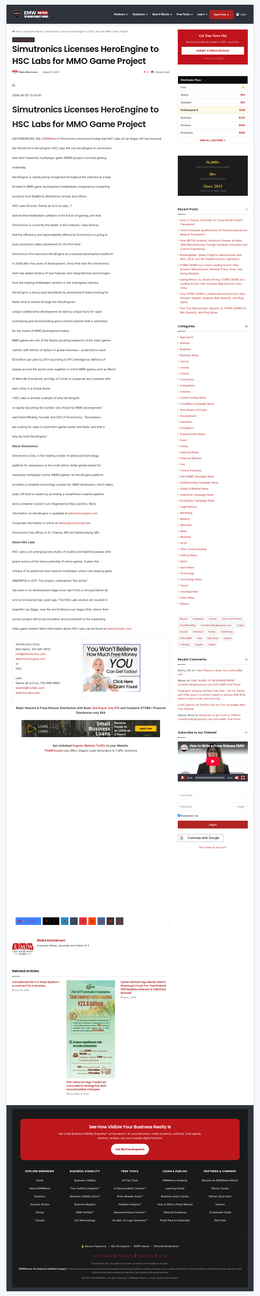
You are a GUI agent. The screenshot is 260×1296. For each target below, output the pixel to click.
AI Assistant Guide (220, 1212)
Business (185, 349)
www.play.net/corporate (74, 523)
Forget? (241, 806)
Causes (184, 367)
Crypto (240, 625)
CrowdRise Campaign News (197, 403)
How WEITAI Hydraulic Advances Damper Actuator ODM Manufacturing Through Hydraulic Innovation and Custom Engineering (213, 244)
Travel (184, 585)
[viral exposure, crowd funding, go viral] (91, 857)
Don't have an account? (213, 847)
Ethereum (198, 631)
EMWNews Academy (175, 1180)
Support (227, 638)
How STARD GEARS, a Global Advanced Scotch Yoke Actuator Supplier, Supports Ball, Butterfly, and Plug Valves (212, 298)
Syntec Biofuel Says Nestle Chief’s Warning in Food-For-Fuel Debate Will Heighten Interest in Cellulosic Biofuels (143, 987)
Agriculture (186, 337)
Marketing (186, 512)
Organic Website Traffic (88, 745)
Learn (201, 14)
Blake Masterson (28, 72)
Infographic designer (190, 690)
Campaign (198, 618)
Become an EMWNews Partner (220, 1180)
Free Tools (183, 14)
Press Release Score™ (130, 1196)
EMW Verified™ (85, 1212)
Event (183, 440)
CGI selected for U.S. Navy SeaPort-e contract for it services (36, 984)
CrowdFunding (187, 625)
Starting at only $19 (106, 708)
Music (183, 531)
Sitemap (162, 1255)
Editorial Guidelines (175, 1212)
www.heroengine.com (83, 513)
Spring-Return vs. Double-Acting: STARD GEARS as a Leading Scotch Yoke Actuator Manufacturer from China (212, 283)
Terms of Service (102, 1255)
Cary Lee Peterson (232, 618)
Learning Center (175, 1188)
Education (186, 421)
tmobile (199, 644)
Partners (119, 14)
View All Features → (213, 140)
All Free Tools (130, 1180)
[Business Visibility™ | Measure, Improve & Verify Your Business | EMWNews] (33, 14)
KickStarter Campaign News (197, 500)
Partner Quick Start (220, 1196)
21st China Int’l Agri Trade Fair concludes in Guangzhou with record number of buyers (86, 1085)
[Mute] (237, 778)
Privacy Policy (125, 1255)
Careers (220, 1204)
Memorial (185, 525)
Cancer (184, 361)
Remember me (189, 815)
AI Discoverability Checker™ (130, 1188)
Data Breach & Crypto (193, 409)
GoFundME (186, 638)
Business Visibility (85, 1180)
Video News (187, 597)
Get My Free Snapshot (130, 1149)
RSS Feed (220, 1220)
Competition (187, 385)
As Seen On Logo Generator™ (130, 1220)
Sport (183, 561)
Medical (185, 518)
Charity (184, 373)
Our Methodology (84, 1220)
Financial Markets (191, 458)
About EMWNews (39, 1188)
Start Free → (221, 14)
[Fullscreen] (243, 778)
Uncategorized (189, 591)
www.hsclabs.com (119, 628)
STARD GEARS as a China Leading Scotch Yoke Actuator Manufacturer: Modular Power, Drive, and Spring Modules (211, 269)
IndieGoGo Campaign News (197, 494)
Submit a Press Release (212, 50)
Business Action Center (175, 1196)
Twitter (211, 644)
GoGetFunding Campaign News (199, 482)
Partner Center (220, 1188)
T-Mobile (185, 644)
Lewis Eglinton (186, 704)
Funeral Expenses (191, 470)
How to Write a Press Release (175, 1204)
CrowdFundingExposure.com (216, 625)
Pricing (40, 1212)
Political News (188, 555)
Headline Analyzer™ (129, 1204)
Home (18, 31)
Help (199, 638)
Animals (185, 343)
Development (188, 415)
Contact (40, 1220)
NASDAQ (185, 536)
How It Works (160, 14)
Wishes (184, 603)
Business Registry (85, 1204)
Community (187, 379)
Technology (187, 573)
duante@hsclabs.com (30, 688)
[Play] (183, 778)
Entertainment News (192, 434)
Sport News (187, 567)
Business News (33, 31)
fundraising (227, 631)
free (182, 464)
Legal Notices (188, 506)
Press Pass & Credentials (175, 1220)
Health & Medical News (194, 488)
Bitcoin (183, 618)
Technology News (191, 579)
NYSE (183, 543)
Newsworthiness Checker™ (130, 1212)
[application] (213, 761)
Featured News (189, 452)
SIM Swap (212, 638)
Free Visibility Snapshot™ (85, 1188)
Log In (213, 824)
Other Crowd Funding (193, 549)
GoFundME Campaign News (197, 476)
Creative (185, 391)
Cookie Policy (145, 1255)
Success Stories (39, 1204)
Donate (184, 631)
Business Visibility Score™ (85, 1196)
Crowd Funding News (193, 397)
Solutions (138, 14)
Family (184, 446)
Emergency (187, 427)
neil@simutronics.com (30, 654)
